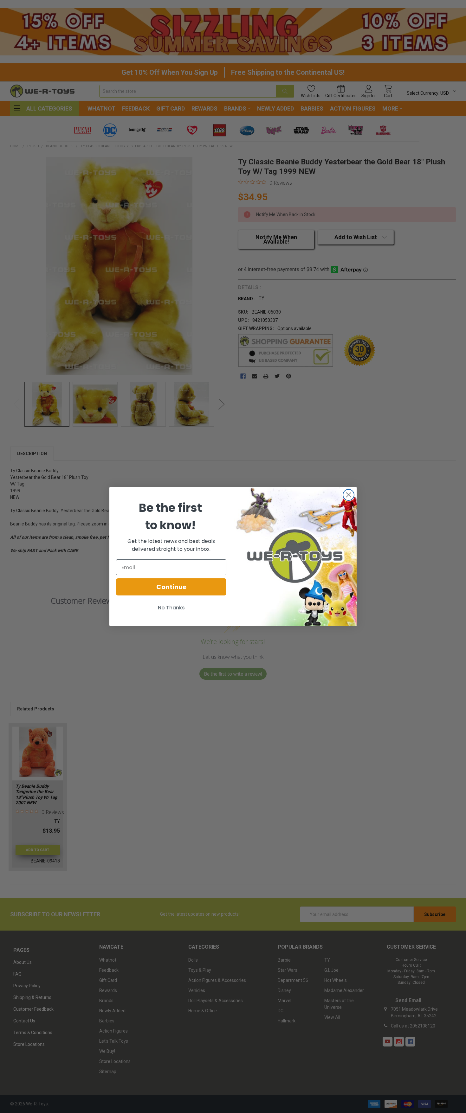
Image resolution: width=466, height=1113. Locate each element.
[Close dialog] (348, 494)
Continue (171, 586)
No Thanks (171, 607)
